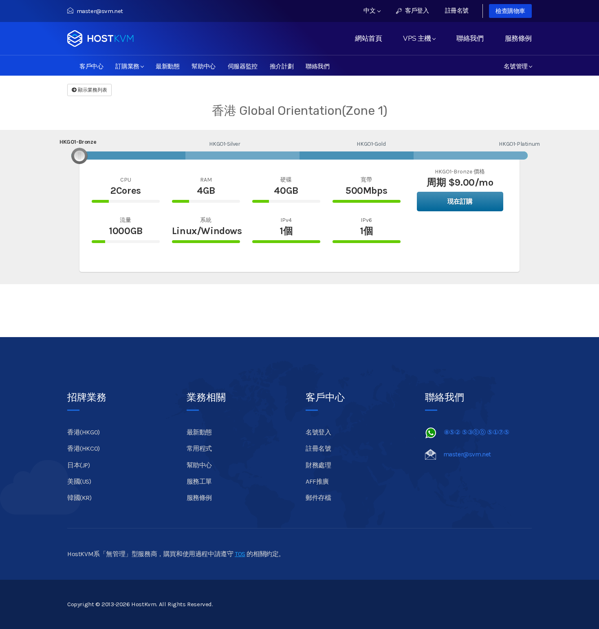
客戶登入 (416, 10)
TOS (240, 554)
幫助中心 (203, 65)
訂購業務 (128, 65)
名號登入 (318, 432)
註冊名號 (457, 10)
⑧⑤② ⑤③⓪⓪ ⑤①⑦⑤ (476, 432)
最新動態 (167, 65)
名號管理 (517, 65)
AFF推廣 (317, 481)
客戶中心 (91, 65)
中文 (370, 10)
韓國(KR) (79, 498)
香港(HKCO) (83, 448)
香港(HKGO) (83, 432)
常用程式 (199, 448)
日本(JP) (78, 465)
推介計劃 (281, 65)
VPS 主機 (418, 38)
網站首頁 (368, 38)
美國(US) (79, 481)
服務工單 (199, 481)
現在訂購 (460, 201)
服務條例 (518, 38)
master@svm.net (100, 11)
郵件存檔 (318, 498)
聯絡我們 (469, 38)
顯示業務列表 (92, 90)
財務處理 (318, 465)
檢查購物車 (510, 11)
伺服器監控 (243, 65)
